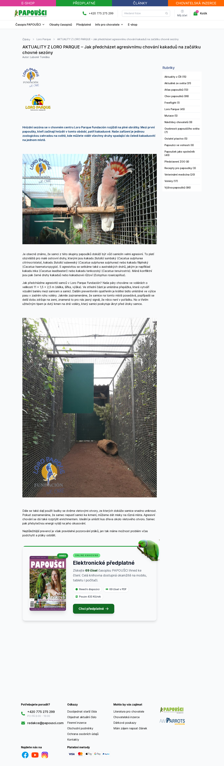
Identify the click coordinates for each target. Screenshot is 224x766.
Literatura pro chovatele (128, 711)
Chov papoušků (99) (176, 96)
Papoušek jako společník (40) (179, 153)
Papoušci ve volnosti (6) (179, 145)
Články (140, 3)
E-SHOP (28, 3)
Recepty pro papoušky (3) (180, 168)
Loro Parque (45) (174, 109)
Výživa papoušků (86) (177, 187)
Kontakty (73, 739)
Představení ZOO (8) (176, 161)
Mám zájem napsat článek (130, 728)
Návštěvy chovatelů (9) (178, 122)
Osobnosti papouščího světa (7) (181, 130)
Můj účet (182, 15)
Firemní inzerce (76, 722)
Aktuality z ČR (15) (175, 76)
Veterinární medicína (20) (179, 174)
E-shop (132, 24)
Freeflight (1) (172, 102)
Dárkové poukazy (124, 722)
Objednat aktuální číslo (81, 717)
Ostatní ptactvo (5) (175, 138)
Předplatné (84, 3)
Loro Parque (44, 39)
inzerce (196, 3)
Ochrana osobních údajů (83, 734)
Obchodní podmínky (80, 728)
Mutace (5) (171, 115)
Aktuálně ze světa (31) (177, 83)
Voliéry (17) (171, 181)
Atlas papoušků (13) (176, 89)
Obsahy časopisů (60, 24)
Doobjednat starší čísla (82, 711)
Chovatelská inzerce (126, 717)
